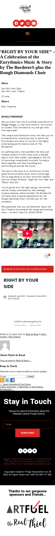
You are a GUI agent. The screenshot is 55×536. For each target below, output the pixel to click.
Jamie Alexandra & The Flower (15, 384)
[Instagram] (27, 23)
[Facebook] (16, 23)
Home (6, 459)
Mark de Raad (32, 334)
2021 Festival (14, 337)
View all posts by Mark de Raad (15, 360)
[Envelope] (33, 23)
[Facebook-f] (20, 450)
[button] (27, 33)
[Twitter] (22, 23)
